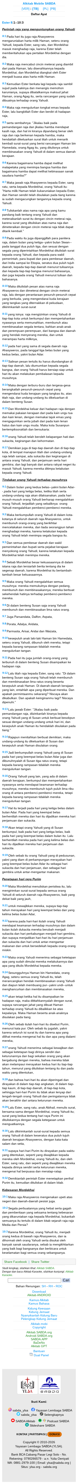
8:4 (4, 107)
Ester (6, 22)
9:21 (5, 905)
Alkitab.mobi (39, 1324)
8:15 (5, 408)
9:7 (4, 616)
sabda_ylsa (20, 1410)
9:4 (4, 561)
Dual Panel (41, 1355)
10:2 (5, 1208)
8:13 (5, 361)
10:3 (5, 1231)
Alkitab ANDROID (39, 1295)
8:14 (5, 385)
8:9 (4, 237)
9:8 (4, 623)
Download (39, 1291)
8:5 (4, 122)
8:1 (4, 36)
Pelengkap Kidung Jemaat (39, 1319)
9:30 (5, 1131)
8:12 (5, 345)
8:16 (5, 436)
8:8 (4, 210)
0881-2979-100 (24, 1462)
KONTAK (22, 1434)
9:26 (5, 1023)
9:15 (5, 752)
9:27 (5, 1047)
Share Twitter (40, 1261)
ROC (59, 1286)
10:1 (5, 1196)
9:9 (4, 630)
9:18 (5, 827)
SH (44, 1286)
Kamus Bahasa (39, 1303)
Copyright (39, 1327)
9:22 (5, 921)
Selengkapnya (53, 1414)
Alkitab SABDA (45, 1268)
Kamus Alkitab (39, 1300)
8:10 (5, 286)
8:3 (4, 83)
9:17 (5, 807)
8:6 (4, 162)
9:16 (5, 776)
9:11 (5, 657)
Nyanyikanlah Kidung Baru (39, 1315)
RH (51, 1286)
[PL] (45, 8)
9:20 (5, 886)
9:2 (4, 514)
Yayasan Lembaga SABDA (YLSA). (39, 1446)
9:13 (5, 709)
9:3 (4, 542)
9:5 (4, 581)
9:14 (5, 736)
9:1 (4, 486)
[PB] (53, 8)
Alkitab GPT (39, 1346)
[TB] (35, 8)
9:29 (5, 1107)
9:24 (5, 972)
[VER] (25, 8)
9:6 (4, 605)
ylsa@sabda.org (58, 1462)
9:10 (5, 638)
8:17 (5, 447)
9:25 (5, 996)
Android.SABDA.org (39, 1335)
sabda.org (50, 1467)
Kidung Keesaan (39, 1308)
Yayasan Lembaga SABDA (53, 1410)
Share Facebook (15, 1261)
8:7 (4, 182)
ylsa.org (34, 1467)
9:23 (5, 957)
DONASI (54, 1434)
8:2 (4, 64)
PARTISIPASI (37, 1434)
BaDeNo (39, 1342)
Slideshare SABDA (42, 1425)
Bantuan (39, 1351)
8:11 (5, 314)
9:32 (5, 1178)
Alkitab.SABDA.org (39, 1332)
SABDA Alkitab (25, 1421)
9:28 (5, 1079)
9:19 (5, 855)
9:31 (5, 1150)
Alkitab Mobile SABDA (39, 3)
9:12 (5, 673)
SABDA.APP (39, 1339)
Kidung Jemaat (39, 1312)
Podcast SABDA (57, 1421)
